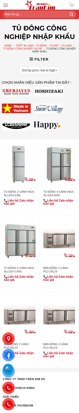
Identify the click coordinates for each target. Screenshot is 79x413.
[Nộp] (71, 14)
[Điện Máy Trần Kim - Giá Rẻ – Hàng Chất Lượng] (40, 5)
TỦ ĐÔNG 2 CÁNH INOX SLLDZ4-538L (19, 193)
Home (8, 45)
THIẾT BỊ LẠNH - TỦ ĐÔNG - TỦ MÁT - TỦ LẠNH (44, 45)
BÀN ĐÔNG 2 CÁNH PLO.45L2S (55, 346)
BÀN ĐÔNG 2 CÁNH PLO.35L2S (16, 346)
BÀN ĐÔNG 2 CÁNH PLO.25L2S (55, 269)
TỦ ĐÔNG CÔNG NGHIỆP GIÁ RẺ (22, 48)
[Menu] (5, 5)
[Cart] (72, 4)
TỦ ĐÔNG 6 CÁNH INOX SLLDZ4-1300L (19, 269)
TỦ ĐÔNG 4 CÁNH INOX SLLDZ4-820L (58, 193)
